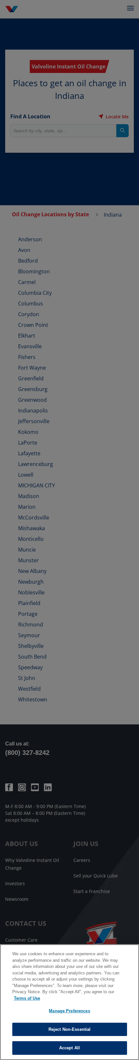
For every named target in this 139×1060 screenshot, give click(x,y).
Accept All (69, 1047)
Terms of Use (27, 998)
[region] (69, 1002)
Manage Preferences (69, 1010)
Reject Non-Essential (69, 1029)
